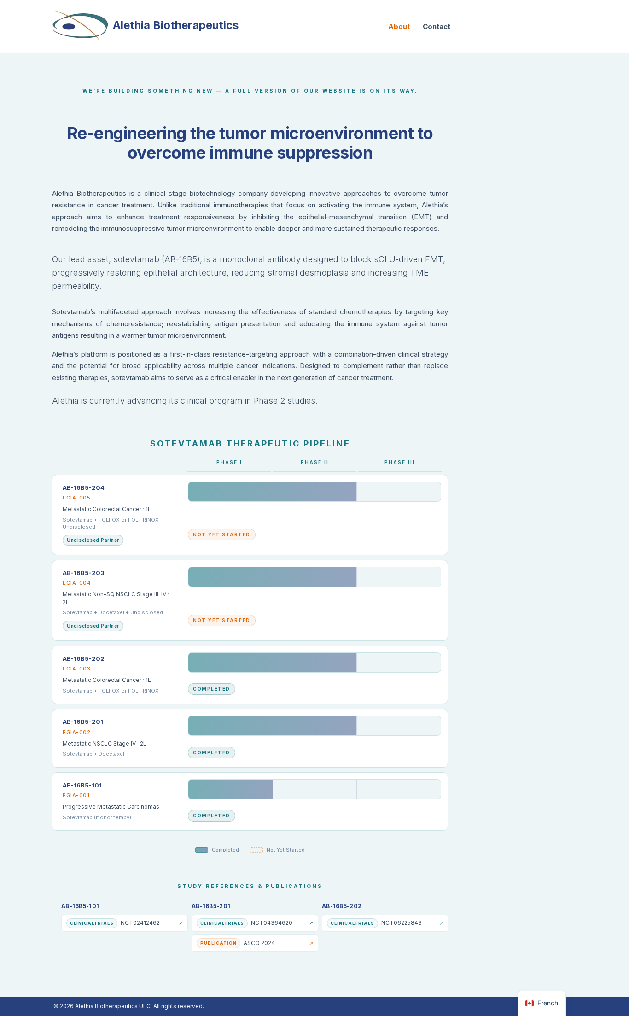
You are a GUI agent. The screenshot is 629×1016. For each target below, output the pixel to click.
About (399, 26)
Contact (436, 26)
